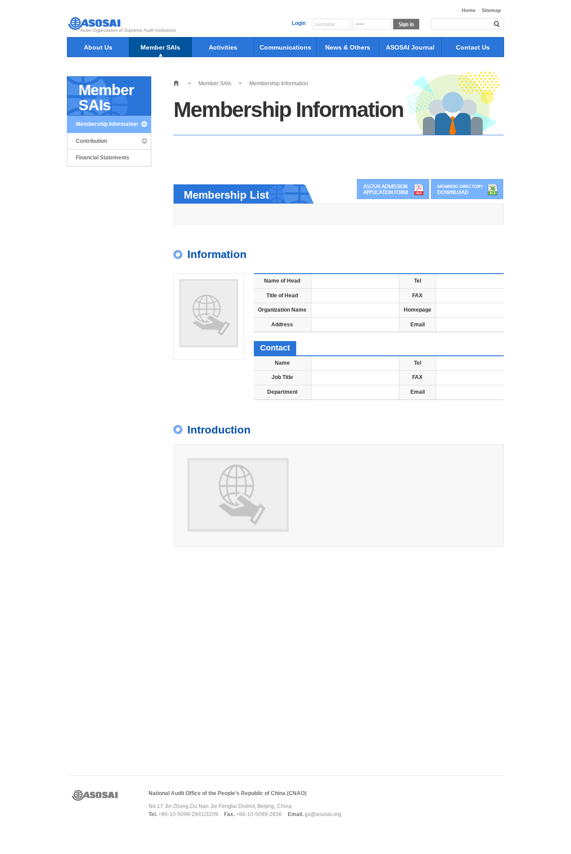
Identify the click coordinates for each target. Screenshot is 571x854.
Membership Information (107, 124)
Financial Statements (102, 157)
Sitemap (491, 10)
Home (469, 10)
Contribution (91, 141)
